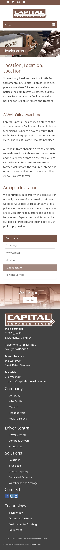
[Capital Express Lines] (30, 13)
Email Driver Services (17, 365)
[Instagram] (12, 496)
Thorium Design (36, 544)
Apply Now (30, 300)
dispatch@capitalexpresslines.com (25, 381)
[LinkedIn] (16, 496)
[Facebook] (7, 496)
